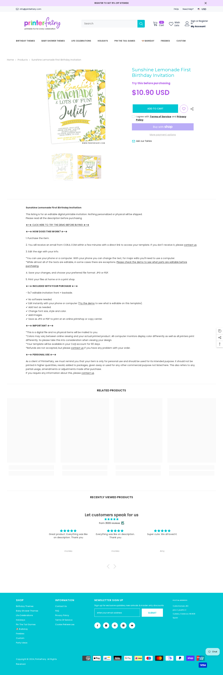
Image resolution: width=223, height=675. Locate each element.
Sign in (193, 22)
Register (203, 21)
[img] (111, 519)
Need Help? (188, 9)
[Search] (113, 24)
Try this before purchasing (151, 83)
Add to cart (155, 108)
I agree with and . (161, 118)
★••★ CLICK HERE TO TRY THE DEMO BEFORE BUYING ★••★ (57, 224)
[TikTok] (123, 625)
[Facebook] (97, 625)
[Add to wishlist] (184, 109)
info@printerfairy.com (30, 9)
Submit (152, 612)
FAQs (176, 9)
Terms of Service (160, 116)
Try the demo (87, 303)
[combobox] (109, 24)
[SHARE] (191, 109)
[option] (75, 106)
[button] (64, 624)
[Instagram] (106, 625)
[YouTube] (132, 625)
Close (205, 3)
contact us (190, 244)
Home (10, 59)
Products (23, 59)
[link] (31, 467)
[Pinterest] (115, 625)
